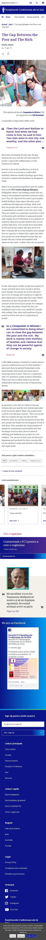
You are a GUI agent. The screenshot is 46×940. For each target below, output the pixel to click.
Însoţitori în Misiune (13, 766)
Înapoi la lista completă (12, 471)
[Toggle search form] (37, 3)
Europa (8, 846)
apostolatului (13, 461)
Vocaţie (8, 755)
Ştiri (6, 772)
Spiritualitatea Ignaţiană (15, 800)
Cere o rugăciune (12, 812)
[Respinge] (43, 931)
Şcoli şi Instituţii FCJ (13, 806)
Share (22, 682)
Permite (12, 936)
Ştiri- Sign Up (9, 733)
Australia (9, 840)
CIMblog (24, 461)
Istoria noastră (33, 17)
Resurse (8, 778)
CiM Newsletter (38, 115)
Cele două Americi (12, 828)
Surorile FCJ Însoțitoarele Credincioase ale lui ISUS (20, 636)
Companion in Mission (31, 112)
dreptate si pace (35, 461)
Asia (4, 461)
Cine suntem (19, 17)
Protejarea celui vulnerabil (16, 868)
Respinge (21, 936)
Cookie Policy (31, 936)
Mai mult (13, 521)
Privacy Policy (10, 862)
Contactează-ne (8, 556)
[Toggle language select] (43, 3)
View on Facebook (13, 682)
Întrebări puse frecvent (14, 874)
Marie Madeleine (12, 794)
